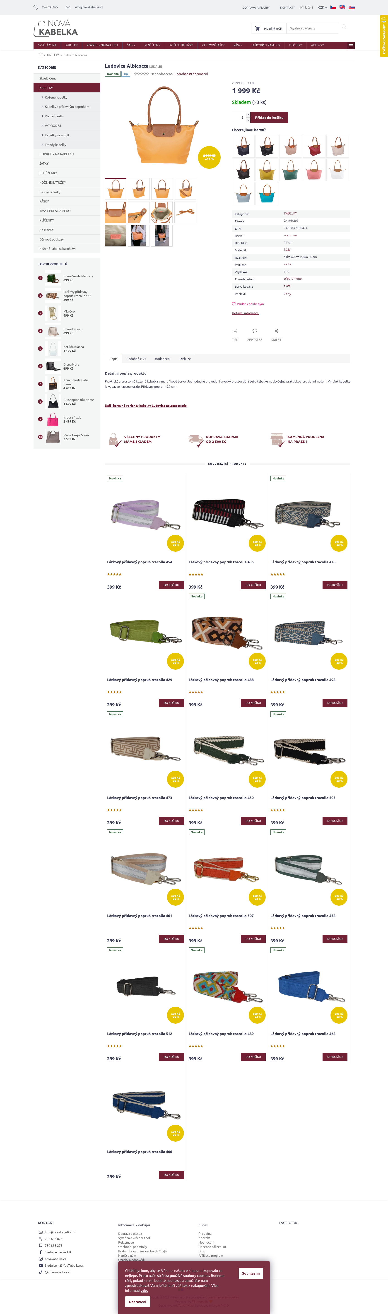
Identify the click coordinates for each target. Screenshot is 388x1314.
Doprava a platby (256, 7)
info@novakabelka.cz (60, 1232)
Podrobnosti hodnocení (191, 74)
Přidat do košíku (269, 117)
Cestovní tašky (49, 192)
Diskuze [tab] (185, 358)
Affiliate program (211, 1255)
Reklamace (126, 1242)
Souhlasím (251, 1273)
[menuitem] (47, 45)
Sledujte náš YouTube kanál (64, 1265)
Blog (202, 1251)
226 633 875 (54, 1239)
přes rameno (293, 278)
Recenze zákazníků (212, 1246)
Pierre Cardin (54, 116)
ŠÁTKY (43, 163)
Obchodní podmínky (132, 1246)
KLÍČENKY (46, 220)
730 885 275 (54, 1245)
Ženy (287, 293)
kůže (287, 249)
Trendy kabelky (55, 144)
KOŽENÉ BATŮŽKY (52, 182)
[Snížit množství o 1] (248, 120)
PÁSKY (44, 201)
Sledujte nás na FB (58, 1252)
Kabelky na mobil (57, 135)
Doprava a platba (130, 1233)
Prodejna (205, 1233)
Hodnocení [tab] (163, 358)
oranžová (290, 235)
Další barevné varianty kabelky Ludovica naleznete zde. (146, 405)
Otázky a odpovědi (131, 1260)
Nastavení (137, 1301)
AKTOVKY (46, 230)
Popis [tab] (113, 358)
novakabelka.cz (55, 1259)
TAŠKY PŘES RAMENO (55, 211)
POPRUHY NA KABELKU (56, 154)
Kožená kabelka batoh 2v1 (58, 248)
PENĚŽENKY (48, 173)
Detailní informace (245, 313)
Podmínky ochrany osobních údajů (142, 1251)
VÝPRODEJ (53, 125)
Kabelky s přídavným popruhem (67, 106)
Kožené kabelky (56, 97)
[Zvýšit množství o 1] (248, 115)
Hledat (344, 27)
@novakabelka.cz (57, 1272)
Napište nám (127, 1255)
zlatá (287, 285)
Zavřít (241, 326)
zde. (144, 1290)
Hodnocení (206, 1242)
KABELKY (46, 88)
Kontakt (204, 1238)
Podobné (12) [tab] (136, 358)
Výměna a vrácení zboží (135, 1238)
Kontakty (287, 7)
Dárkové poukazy (51, 239)
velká (288, 264)
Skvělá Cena (47, 78)
